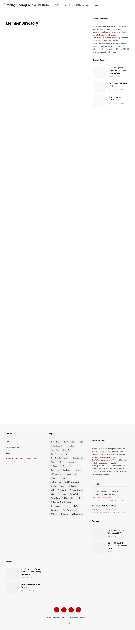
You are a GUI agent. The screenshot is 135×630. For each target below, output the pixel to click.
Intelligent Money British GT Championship (65, 482)
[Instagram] (71, 609)
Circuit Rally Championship (59, 458)
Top (68, 623)
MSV (52, 494)
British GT (66, 450)
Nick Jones (62, 494)
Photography (68, 498)
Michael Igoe (73, 486)
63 (44, 411)
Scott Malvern (55, 506)
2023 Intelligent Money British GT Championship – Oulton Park (119, 70)
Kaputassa (19, 401)
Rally (79, 498)
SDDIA (67, 506)
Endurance (70, 462)
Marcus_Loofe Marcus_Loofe (19, 236)
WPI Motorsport (77, 514)
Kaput (18, 70)
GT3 (62, 466)
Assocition (70, 446)
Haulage (77, 470)
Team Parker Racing (69, 510)
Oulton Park (74, 494)
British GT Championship (59, 454)
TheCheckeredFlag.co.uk (108, 35)
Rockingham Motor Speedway (61, 502)
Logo (62, 486)
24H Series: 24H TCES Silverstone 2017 (117, 531)
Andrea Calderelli (56, 446)
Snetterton (54, 510)
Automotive (55, 450)
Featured (54, 466)
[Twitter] (64, 609)
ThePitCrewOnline (100, 38)
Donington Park (78, 458)
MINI (52, 490)
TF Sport (54, 514)
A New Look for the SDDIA (117, 98)
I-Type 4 (53, 478)
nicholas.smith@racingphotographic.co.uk (21, 459)
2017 (66, 442)
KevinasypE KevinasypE (19, 111)
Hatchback (66, 470)
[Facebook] (56, 609)
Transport (64, 514)
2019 (74, 442)
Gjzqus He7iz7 (18, 153)
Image (63, 478)
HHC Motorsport (56, 474)
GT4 (70, 466)
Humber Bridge (71, 474)
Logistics (54, 486)
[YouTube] (78, 609)
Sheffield (76, 506)
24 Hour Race (55, 442)
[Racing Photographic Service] (25, 5)
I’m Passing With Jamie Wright (118, 84)
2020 (81, 442)
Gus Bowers (55, 470)
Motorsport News (76, 490)
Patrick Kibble (55, 498)
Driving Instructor (56, 462)
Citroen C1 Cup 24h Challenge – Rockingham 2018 (118, 546)
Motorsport (62, 490)
